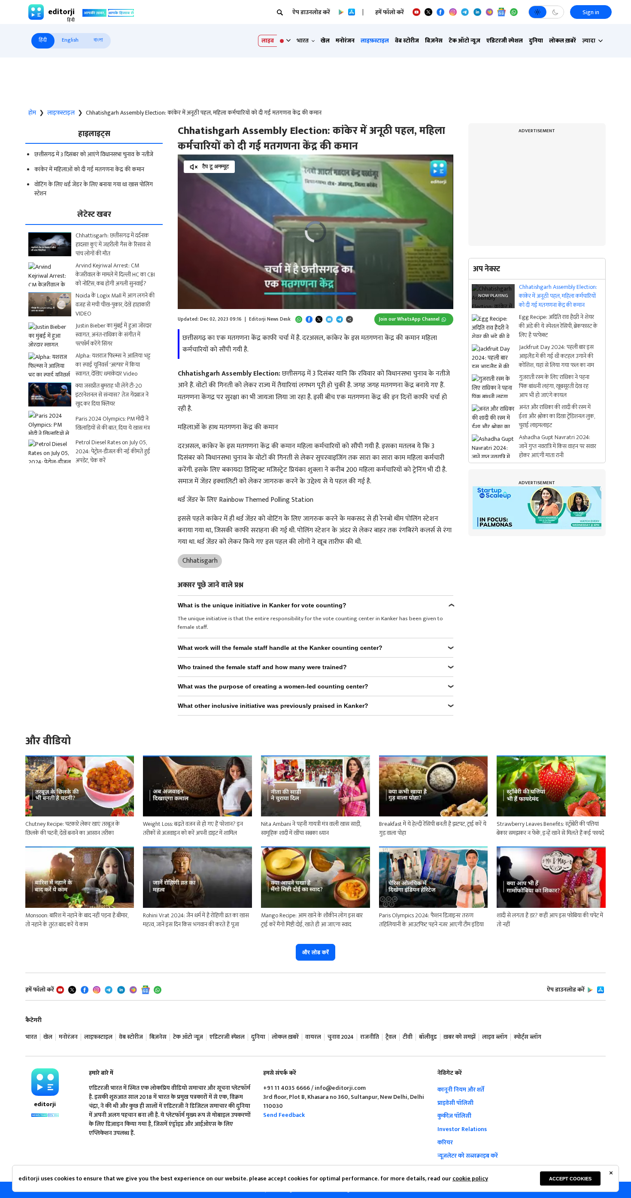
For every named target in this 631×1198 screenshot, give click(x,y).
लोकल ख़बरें (562, 40)
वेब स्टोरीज (407, 40)
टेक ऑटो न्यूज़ (464, 40)
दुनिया (536, 40)
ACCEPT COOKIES (570, 1178)
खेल (325, 40)
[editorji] (45, 1082)
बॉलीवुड (428, 1037)
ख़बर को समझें (459, 1037)
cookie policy (470, 1178)
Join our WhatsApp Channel (409, 319)
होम (32, 113)
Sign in (590, 12)
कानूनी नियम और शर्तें (460, 1090)
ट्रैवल (390, 1037)
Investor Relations (462, 1129)
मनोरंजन (345, 40)
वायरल (313, 1037)
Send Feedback (284, 1115)
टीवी (408, 1037)
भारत (31, 1037)
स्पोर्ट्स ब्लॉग (527, 1037)
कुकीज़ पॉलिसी (454, 1116)
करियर (445, 1142)
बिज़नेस (434, 40)
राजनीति (369, 1037)
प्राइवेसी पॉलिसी (455, 1103)
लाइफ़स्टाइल (375, 40)
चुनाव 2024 (341, 1037)
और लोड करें (315, 952)
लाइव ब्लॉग (494, 1037)
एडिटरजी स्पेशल (504, 40)
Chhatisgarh (200, 561)
